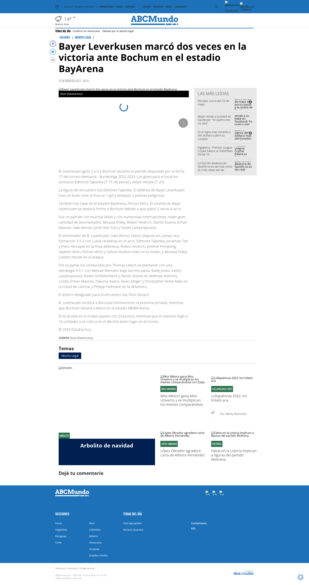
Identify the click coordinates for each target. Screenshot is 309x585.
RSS (193, 528)
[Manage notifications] (300, 577)
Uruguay (180, 7)
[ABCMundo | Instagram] (262, 11)
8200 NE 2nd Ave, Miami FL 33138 (89, 575)
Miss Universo (168, 389)
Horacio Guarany (133, 529)
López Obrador (169, 444)
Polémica (217, 444)
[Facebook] (53, 44)
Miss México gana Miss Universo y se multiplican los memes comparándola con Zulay (181, 402)
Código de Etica (87, 568)
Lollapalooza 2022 (222, 389)
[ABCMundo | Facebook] (232, 11)
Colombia (94, 529)
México (93, 536)
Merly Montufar (236, 414)
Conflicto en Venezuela (86, 31)
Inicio (147, 7)
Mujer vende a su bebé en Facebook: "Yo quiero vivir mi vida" (214, 119)
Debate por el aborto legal (118, 31)
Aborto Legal (70, 356)
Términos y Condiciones (66, 568)
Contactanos (199, 523)
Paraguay (60, 536)
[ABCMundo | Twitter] (247, 9)
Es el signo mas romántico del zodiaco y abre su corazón (214, 135)
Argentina (106, 7)
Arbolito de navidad (106, 445)
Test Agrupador (132, 523)
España (130, 7)
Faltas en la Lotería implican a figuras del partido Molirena (234, 455)
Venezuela (95, 542)
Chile (119, 7)
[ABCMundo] (72, 495)
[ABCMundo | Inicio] (249, 513)
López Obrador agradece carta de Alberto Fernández (182, 452)
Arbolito (64, 435)
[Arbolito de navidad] (107, 402)
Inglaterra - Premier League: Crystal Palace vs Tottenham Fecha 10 (215, 151)
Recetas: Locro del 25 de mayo (213, 102)
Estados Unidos (98, 555)
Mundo (158, 7)
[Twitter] (53, 52)
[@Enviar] (53, 60)
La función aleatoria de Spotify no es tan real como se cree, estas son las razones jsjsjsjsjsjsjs (215, 168)
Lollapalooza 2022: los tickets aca (229, 398)
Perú (169, 7)
